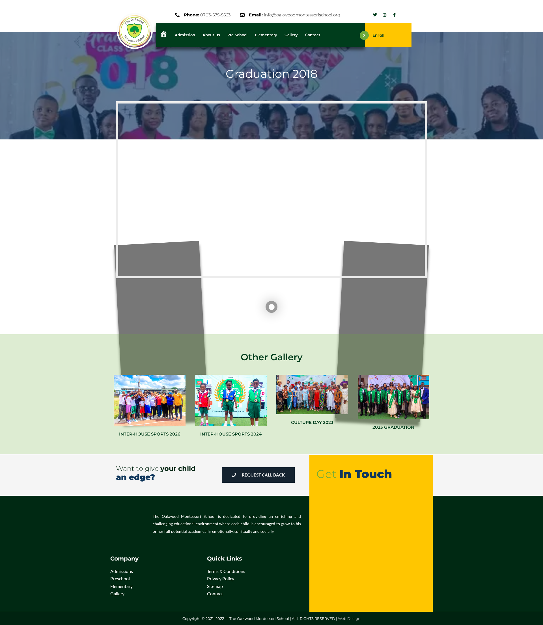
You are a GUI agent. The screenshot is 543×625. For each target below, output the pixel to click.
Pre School (237, 35)
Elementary (266, 35)
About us (211, 35)
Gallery (291, 35)
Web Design (349, 618)
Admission (185, 35)
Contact (312, 35)
